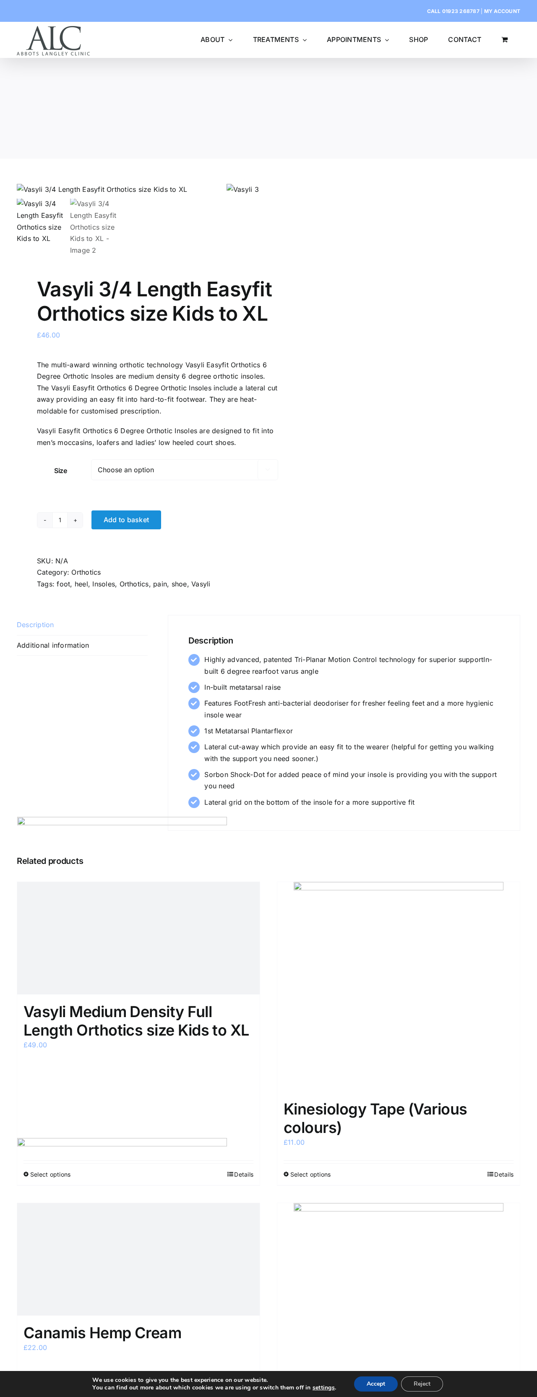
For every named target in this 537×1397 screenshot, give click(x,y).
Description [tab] (35, 624)
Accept (376, 1384)
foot (63, 584)
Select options (310, 1174)
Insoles (103, 584)
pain (160, 584)
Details (504, 1174)
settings (324, 1388)
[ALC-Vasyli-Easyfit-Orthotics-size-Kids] (122, 190)
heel (81, 584)
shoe (179, 584)
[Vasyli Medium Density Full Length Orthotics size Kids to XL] (138, 938)
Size (60, 470)
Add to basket (126, 519)
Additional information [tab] (53, 645)
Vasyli (200, 584)
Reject (422, 1384)
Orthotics (86, 572)
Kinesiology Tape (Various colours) (375, 1118)
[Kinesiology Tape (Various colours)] (398, 987)
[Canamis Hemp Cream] (138, 1259)
